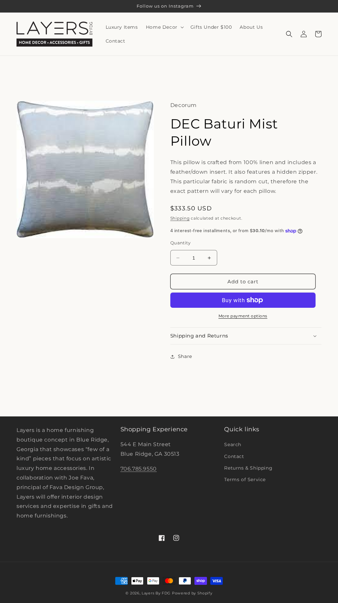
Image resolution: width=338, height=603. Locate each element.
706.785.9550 (138, 469)
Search (232, 444)
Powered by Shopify (192, 593)
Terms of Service (245, 479)
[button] (164, 27)
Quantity (180, 242)
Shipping (180, 218)
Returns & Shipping (248, 468)
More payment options (243, 315)
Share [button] (185, 356)
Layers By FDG (156, 593)
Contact (234, 456)
